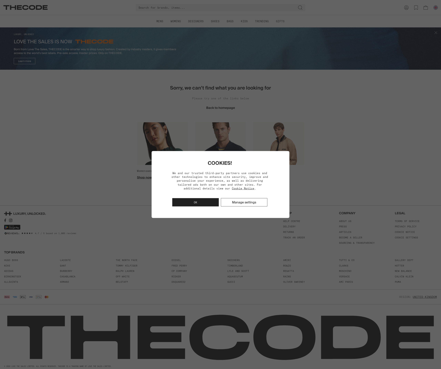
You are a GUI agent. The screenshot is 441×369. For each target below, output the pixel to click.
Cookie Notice (243, 188)
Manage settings (244, 202)
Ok (195, 202)
